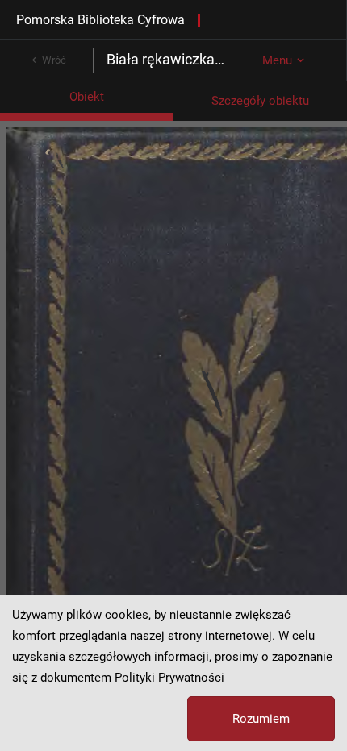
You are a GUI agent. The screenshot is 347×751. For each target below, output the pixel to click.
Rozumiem (261, 719)
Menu (277, 60)
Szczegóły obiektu (260, 100)
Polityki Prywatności (169, 677)
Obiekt (86, 96)
